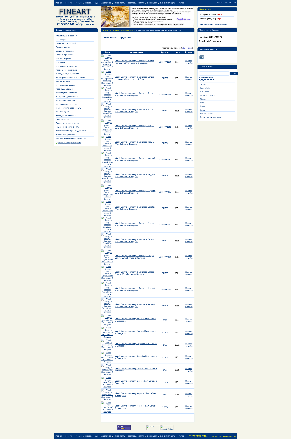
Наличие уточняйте (188, 62)
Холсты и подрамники (65, 134)
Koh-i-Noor (204, 92)
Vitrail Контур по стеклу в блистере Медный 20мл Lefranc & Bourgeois (135, 159)
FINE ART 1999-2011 (197, 436)
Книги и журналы (63, 81)
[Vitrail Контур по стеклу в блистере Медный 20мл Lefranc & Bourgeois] (107, 167)
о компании (152, 3)
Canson (203, 84)
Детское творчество (64, 59)
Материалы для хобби (65, 100)
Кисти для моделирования (67, 74)
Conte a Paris (205, 88)
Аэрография (61, 40)
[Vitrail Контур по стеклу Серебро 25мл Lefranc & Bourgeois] (107, 349)
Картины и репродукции (66, 70)
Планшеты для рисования (67, 123)
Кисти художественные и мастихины (71, 78)
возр (190, 48)
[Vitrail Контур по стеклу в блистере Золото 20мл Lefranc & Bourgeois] (107, 102)
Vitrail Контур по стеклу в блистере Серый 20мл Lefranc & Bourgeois (134, 224)
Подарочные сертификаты (67, 127)
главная (58, 3)
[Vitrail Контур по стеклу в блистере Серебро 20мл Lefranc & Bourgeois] (107, 199)
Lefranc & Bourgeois (207, 95)
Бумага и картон (63, 47)
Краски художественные (66, 93)
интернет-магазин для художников (221, 436)
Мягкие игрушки (62, 112)
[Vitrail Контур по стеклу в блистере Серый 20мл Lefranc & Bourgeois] (107, 232)
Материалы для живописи (67, 97)
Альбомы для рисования (66, 36)
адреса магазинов (103, 3)
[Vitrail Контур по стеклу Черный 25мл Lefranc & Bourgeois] (107, 399)
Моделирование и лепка (66, 104)
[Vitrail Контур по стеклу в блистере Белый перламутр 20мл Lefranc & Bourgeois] (107, 69)
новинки (88, 3)
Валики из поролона (65, 51)
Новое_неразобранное (66, 115)
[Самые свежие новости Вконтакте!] (201, 57)
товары (79, 3)
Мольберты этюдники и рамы (68, 108)
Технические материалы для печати (71, 131)
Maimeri (203, 99)
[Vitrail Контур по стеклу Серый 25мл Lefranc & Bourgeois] (107, 374)
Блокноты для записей (66, 43)
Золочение (60, 62)
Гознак (202, 110)
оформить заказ (221, 24)
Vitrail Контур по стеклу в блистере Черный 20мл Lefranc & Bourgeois (135, 289)
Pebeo (202, 103)
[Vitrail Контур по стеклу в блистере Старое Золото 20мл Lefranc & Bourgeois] (107, 264)
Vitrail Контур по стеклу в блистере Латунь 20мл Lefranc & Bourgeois (134, 127)
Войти (219, 3)
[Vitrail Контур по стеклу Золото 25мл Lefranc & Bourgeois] (107, 324)
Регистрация (230, 3)
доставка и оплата (136, 3)
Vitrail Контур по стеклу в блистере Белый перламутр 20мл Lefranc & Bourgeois (134, 62)
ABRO (202, 81)
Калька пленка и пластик (66, 66)
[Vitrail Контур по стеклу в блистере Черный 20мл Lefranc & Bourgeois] (107, 297)
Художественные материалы (210, 117)
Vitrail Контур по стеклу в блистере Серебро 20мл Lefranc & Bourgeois (135, 192)
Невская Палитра (206, 114)
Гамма (202, 106)
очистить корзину (206, 24)
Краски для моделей (65, 89)
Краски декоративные (65, 85)
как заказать (119, 3)
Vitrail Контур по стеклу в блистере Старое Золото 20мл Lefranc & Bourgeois (134, 257)
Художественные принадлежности (71, 138)
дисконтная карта (167, 3)
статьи (181, 3)
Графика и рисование (65, 55)
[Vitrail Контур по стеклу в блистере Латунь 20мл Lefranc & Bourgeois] (107, 134)
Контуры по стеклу (128, 30)
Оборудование (62, 119)
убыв (184, 48)
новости (68, 3)
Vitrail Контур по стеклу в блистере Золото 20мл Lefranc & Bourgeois (134, 94)
